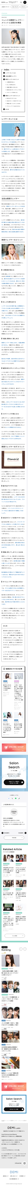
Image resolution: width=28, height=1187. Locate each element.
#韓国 (4, 897)
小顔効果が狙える (10, 82)
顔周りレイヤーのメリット (12, 79)
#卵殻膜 (17, 924)
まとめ (7, 109)
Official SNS (18, 1163)
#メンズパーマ (4, 1003)
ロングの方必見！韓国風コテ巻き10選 (8, 893)
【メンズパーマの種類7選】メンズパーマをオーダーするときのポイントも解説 (10, 999)
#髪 (2, 25)
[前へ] (20, 949)
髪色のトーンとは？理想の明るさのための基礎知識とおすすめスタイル (10, 1075)
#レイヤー (6, 25)
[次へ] (24, 949)
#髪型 (7, 875)
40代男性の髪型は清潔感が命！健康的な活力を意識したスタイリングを (10, 1049)
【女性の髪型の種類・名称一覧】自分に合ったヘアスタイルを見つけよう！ (10, 973)
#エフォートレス (19, 875)
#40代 (6, 1053)
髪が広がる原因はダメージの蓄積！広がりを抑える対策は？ (18, 726)
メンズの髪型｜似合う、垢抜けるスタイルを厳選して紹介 (10, 1024)
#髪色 (3, 1079)
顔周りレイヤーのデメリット (12, 95)
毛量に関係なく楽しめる (12, 87)
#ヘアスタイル (6, 876)
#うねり (15, 702)
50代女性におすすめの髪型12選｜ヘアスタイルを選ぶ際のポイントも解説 (8, 870)
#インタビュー (6, 930)
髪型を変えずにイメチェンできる (14, 90)
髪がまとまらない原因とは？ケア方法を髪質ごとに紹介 (7, 687)
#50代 (4, 875)
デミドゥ (23, 7)
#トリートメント (17, 707)
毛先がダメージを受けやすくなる (14, 101)
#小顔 (17, 900)
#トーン (6, 1079)
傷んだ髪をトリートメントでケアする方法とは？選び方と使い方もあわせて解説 (7, 728)
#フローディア (17, 708)
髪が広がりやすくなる (11, 98)
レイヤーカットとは (10, 73)
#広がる (4, 695)
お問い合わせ (13, 1176)
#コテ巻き (5, 898)
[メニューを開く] (24, 2)
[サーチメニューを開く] (21, 2)
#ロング (11, 897)
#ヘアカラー (11, 929)
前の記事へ (7, 833)
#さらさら (16, 704)
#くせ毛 (19, 702)
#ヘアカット (18, 25)
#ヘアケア (7, 692)
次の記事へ (21, 833)
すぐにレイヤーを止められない (13, 106)
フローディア (15, 7)
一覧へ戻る (14, 837)
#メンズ (9, 1003)
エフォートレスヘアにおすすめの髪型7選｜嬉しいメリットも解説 (21, 870)
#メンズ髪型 (7, 1027)
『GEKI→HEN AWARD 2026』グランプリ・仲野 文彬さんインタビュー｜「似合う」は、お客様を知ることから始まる (8, 921)
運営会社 (5, 1176)
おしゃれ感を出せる (11, 84)
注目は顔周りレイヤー (11, 76)
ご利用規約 (21, 1176)
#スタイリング (12, 25)
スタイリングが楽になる (12, 92)
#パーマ (7, 897)
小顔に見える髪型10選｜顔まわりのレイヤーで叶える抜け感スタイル (21, 895)
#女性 (10, 875)
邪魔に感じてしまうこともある (13, 103)
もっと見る (14, 935)
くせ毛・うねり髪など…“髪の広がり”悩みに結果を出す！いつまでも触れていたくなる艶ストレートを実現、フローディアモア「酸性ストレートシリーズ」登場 (18, 692)
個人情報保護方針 (13, 1179)
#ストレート (16, 705)
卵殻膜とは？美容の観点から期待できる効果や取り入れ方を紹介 (21, 919)
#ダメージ (16, 733)
